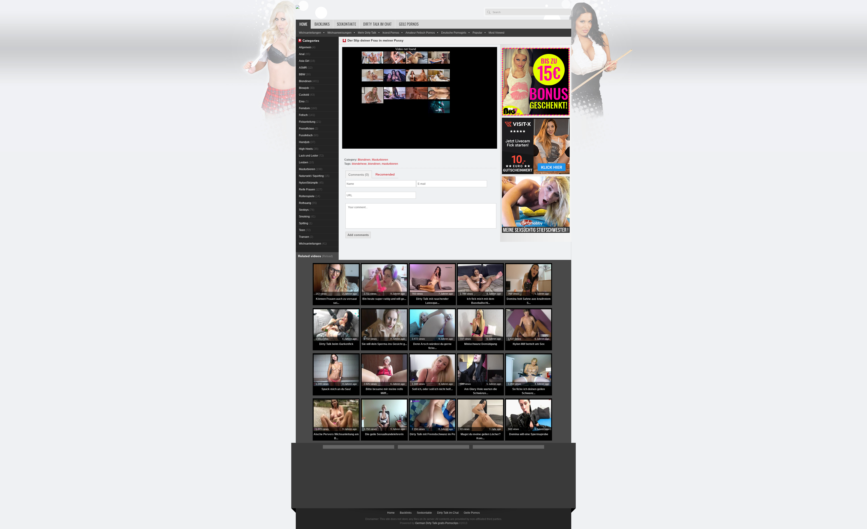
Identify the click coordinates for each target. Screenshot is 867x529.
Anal (304, 54)
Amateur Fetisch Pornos (420, 32)
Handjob (307, 142)
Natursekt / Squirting (314, 176)
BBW (305, 74)
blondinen (374, 163)
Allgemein (307, 47)
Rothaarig (308, 203)
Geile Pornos (409, 24)
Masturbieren (310, 169)
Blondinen (309, 81)
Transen (306, 236)
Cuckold (307, 94)
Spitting (305, 223)
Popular (477, 32)
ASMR (305, 67)
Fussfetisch (308, 135)
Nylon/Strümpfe (311, 182)
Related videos (315, 256)
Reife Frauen (310, 189)
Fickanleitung (310, 121)
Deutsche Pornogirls (453, 32)
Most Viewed (496, 32)
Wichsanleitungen (310, 32)
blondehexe (359, 163)
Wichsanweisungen (339, 32)
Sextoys (306, 209)
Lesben (306, 162)
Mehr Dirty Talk (367, 32)
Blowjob (307, 88)
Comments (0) (358, 174)
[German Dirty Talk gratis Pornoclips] (297, 7)
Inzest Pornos (390, 32)
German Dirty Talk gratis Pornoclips (436, 523)
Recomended (385, 174)
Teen (305, 230)
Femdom (308, 108)
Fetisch (307, 115)
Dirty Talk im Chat (377, 24)
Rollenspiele (309, 196)
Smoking (307, 216)
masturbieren (390, 163)
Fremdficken (308, 128)
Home (303, 24)
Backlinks (322, 24)
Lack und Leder (311, 155)
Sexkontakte (346, 24)
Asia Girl (307, 60)
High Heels (308, 148)
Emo (304, 101)
